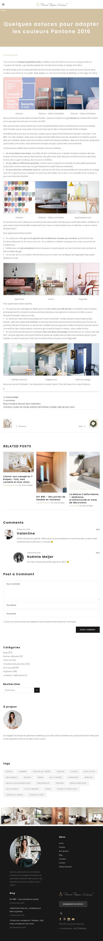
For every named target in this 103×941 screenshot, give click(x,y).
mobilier (53, 407)
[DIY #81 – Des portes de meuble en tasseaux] (51, 472)
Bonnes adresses (11, 656)
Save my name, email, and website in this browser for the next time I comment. (41, 622)
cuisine (74, 772)
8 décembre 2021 (17, 903)
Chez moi (7, 660)
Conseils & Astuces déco (19, 403)
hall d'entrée (42, 407)
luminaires (73, 777)
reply (98, 529)
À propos (62, 859)
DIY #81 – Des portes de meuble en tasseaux (50, 498)
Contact (62, 863)
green (40, 777)
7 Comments (9, 400)
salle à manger (32, 789)
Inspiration (36, 403)
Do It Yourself (9, 667)
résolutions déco (78, 783)
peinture (60, 783)
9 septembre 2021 (43, 503)
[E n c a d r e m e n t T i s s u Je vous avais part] (25, 816)
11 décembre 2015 (10, 55)
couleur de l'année (20, 407)
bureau (9, 772)
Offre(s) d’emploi (65, 867)
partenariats (43, 783)
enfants (33, 407)
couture (60, 772)
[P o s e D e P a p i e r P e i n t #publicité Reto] (77, 816)
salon (72, 407)
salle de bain (63, 407)
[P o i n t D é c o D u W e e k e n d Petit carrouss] (94, 816)
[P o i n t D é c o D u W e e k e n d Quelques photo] (60, 816)
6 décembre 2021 (17, 915)
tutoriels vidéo (36, 795)
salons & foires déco (67, 789)
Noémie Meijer (12, 397)
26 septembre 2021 (10, 485)
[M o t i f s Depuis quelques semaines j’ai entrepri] (8, 816)
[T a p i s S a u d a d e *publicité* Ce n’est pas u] (43, 816)
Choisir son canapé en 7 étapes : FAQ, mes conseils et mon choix (18, 479)
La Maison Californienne (14, 675)
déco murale (12, 777)
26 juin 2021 (73, 506)
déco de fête (89, 772)
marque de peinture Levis (29, 62)
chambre (7, 407)
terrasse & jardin (14, 795)
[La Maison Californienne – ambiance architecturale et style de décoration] (84, 471)
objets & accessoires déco (18, 783)
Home (61, 843)
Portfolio (62, 847)
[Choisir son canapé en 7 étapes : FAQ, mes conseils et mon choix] (18, 462)
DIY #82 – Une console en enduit (24, 899)
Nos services (63, 851)
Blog (5, 403)
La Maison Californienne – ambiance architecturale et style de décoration (84, 498)
